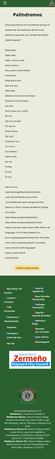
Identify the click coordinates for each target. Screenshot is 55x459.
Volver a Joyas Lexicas (27, 268)
